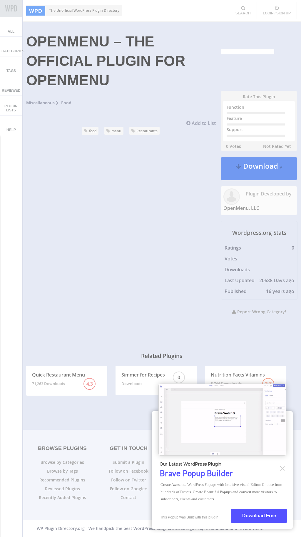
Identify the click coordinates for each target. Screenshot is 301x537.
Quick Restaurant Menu (62, 379)
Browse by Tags (62, 471)
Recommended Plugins (62, 480)
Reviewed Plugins (62, 488)
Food (66, 103)
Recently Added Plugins (62, 497)
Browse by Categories (62, 462)
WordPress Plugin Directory (11, 8)
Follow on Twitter (128, 480)
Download (261, 168)
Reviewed (11, 90)
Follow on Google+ (128, 488)
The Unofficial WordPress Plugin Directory (74, 11)
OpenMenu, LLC (241, 208)
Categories (12, 51)
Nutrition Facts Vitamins (241, 379)
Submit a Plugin (128, 462)
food (92, 130)
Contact (128, 497)
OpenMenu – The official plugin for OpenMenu (105, 61)
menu (116, 130)
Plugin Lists (11, 108)
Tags (11, 71)
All (11, 31)
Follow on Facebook (128, 471)
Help (11, 130)
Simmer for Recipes (150, 379)
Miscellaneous (41, 103)
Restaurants (147, 130)
